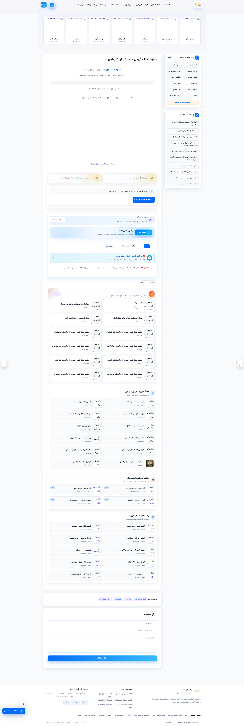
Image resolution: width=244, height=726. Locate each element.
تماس (109, 715)
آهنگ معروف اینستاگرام (123, 700)
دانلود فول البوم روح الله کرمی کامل (185, 137)
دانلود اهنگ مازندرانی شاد (188, 166)
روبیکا (67, 702)
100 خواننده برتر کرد (175, 715)
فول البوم (138, 4)
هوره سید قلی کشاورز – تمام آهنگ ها (184, 172)
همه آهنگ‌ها (55, 294)
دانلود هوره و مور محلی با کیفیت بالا (184, 151)
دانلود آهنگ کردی (113, 69)
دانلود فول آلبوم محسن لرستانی (186, 178)
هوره (146, 4)
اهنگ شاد (167, 4)
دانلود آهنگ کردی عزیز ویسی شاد (185, 184)
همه (169, 57)
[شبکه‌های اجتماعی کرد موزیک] (22, 704)
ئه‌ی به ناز (128, 599)
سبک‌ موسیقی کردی (158, 715)
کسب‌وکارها (104, 4)
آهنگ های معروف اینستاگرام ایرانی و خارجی (184, 123)
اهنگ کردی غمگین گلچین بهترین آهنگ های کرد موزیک (183, 158)
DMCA (128, 715)
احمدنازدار (118, 599)
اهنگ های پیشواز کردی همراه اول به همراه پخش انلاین (184, 144)
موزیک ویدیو (127, 4)
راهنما (186, 715)
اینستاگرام (76, 702)
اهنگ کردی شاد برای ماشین (187, 131)
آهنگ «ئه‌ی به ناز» (140, 599)
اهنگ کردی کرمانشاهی (124, 694)
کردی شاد (68, 178)
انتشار (80, 715)
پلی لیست (81, 4)
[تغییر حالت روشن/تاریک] (44, 5)
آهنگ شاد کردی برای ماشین (105, 695)
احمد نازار (135, 178)
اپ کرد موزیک (92, 4)
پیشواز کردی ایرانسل (105, 700)
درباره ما (101, 715)
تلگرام (85, 702)
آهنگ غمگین (155, 4)
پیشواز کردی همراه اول (104, 704)
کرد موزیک (94, 163)
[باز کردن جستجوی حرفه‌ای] (52, 5)
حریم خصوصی (119, 715)
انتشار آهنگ (115, 4)
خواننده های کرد (90, 715)
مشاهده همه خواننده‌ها (182, 102)
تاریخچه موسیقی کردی (141, 715)
